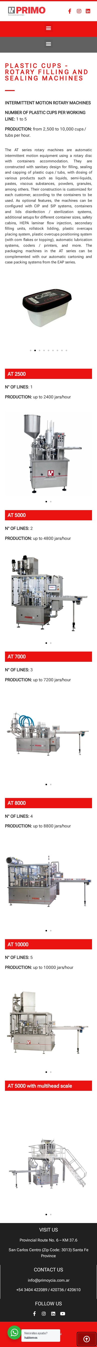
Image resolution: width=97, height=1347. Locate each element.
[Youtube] (62, 1313)
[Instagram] (79, 11)
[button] (49, 28)
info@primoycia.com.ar (48, 1280)
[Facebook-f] (70, 11)
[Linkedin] (88, 11)
